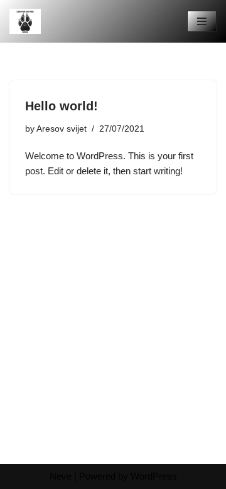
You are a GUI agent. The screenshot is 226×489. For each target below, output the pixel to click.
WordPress (154, 476)
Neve (61, 476)
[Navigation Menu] (202, 21)
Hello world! (61, 106)
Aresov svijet (61, 129)
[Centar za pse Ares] (25, 21)
